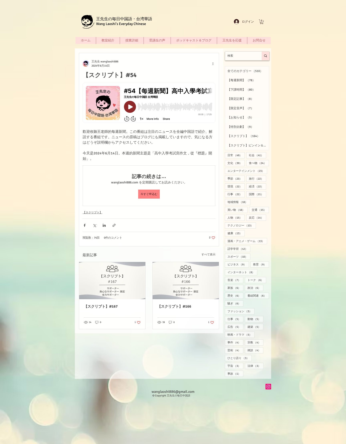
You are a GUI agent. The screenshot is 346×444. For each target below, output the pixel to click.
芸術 (235, 350)
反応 (257, 217)
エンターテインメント (247, 171)
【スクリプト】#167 (101, 306)
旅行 (257, 178)
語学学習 (238, 249)
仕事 (235, 319)
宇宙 (235, 366)
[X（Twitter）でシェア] (94, 225)
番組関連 (258, 295)
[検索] (265, 56)
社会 (257, 155)
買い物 (237, 210)
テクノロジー (241, 225)
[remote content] (149, 103)
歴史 (235, 295)
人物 (236, 217)
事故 (235, 373)
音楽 (235, 280)
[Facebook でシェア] (84, 225)
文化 (236, 163)
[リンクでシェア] (114, 225)
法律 (255, 366)
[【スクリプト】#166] (186, 280)
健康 (236, 233)
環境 (236, 186)
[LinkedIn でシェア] (104, 225)
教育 (261, 264)
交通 (260, 210)
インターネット (242, 272)
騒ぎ (235, 303)
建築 (255, 327)
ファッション (240, 311)
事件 (235, 342)
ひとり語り (239, 358)
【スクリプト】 (92, 212)
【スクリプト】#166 (174, 306)
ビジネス (238, 264)
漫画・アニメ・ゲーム (247, 241)
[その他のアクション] (212, 63)
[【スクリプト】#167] (112, 280)
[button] (262, 21)
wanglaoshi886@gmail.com (173, 391)
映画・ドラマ (240, 334)
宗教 (255, 342)
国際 (257, 194)
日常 (236, 155)
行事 (236, 194)
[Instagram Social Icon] (268, 386)
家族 (235, 288)
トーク (256, 280)
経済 (257, 186)
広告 (235, 327)
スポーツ (238, 256)
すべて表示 (208, 254)
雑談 (255, 350)
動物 (255, 319)
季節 (236, 178)
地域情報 (238, 202)
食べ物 (259, 163)
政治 (255, 288)
